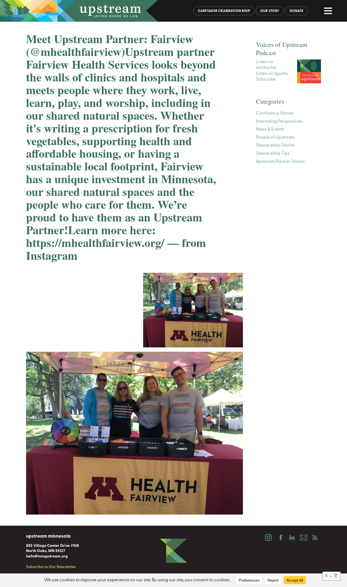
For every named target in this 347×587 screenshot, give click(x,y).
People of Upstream (275, 137)
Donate (296, 11)
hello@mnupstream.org (47, 556)
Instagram (268, 537)
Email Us (303, 537)
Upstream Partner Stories (280, 162)
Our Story (269, 11)
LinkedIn (291, 537)
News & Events (270, 130)
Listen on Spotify (272, 74)
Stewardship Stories (275, 146)
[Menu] (329, 12)
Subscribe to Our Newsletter (51, 567)
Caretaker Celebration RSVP (224, 11)
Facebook (280, 537)
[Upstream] (173, 11)
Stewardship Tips (273, 153)
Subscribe (266, 80)
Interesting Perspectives (279, 121)
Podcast (315, 537)
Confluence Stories (275, 113)
